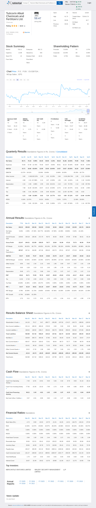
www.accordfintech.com (17, 505)
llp (64, 469)
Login (89, 3)
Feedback (94, 211)
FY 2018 (22, 483)
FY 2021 (61, 481)
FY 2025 (22, 481)
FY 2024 (32, 481)
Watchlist (27, 32)
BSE (36, 15)
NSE (36, 13)
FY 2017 (32, 483)
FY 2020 (70, 481)
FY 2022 (51, 481)
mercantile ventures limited (18, 469)
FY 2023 (41, 481)
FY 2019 (80, 481)
